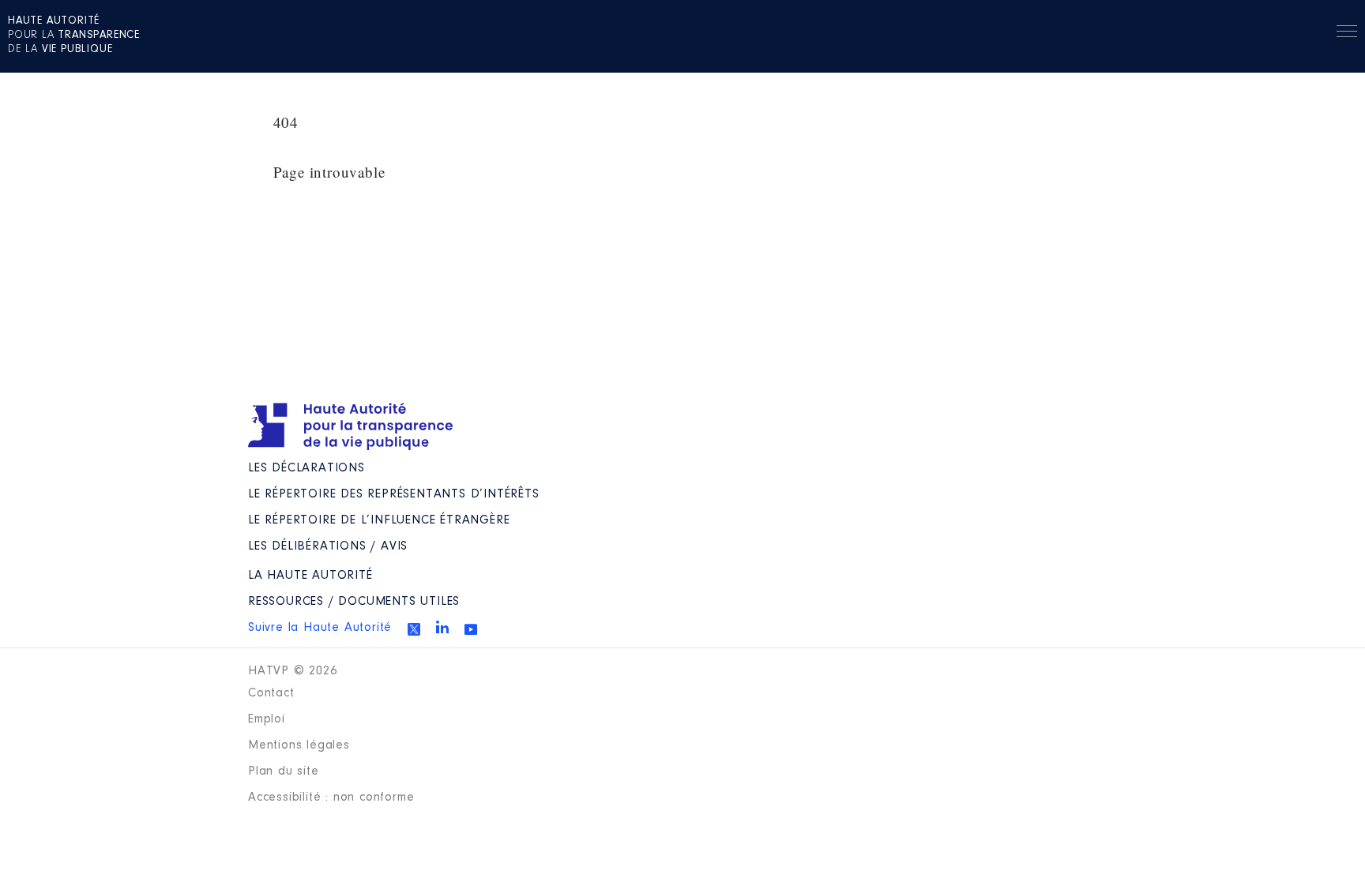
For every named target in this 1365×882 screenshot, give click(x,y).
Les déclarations (306, 468)
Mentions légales (299, 745)
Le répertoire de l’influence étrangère (379, 520)
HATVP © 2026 (292, 671)
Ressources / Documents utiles (354, 601)
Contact (271, 693)
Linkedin (442, 627)
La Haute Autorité (310, 575)
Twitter (414, 629)
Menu (1347, 34)
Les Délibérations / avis (328, 546)
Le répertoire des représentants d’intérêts (394, 494)
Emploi (266, 719)
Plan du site (283, 771)
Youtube (470, 629)
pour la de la (74, 35)
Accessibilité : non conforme (331, 797)
